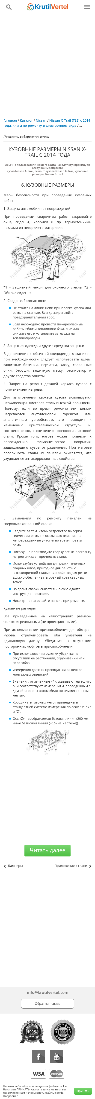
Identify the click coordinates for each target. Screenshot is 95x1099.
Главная (10, 120)
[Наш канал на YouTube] (56, 1056)
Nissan (41, 120)
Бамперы (15, 865)
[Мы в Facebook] (38, 1056)
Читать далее (47, 850)
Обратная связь (47, 1003)
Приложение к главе (70, 865)
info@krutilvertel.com (47, 992)
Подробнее (10, 1096)
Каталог (26, 120)
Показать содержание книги (26, 136)
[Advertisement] (47, 64)
